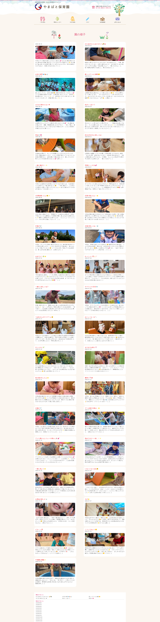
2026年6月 (39, 606)
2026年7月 (39, 604)
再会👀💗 (91, 598)
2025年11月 (39, 619)
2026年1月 (39, 615)
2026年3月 (39, 611)
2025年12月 (39, 617)
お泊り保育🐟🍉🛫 (67, 596)
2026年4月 (39, 610)
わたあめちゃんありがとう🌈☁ (44, 596)
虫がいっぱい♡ (66, 598)
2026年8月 (39, 602)
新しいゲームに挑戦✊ (94, 596)
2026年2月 (39, 613)
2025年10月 (39, 620)
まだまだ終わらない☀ (41, 598)
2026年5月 (39, 608)
